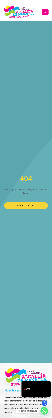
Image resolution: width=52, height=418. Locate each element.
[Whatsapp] (44, 411)
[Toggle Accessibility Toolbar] (44, 403)
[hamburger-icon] (45, 12)
